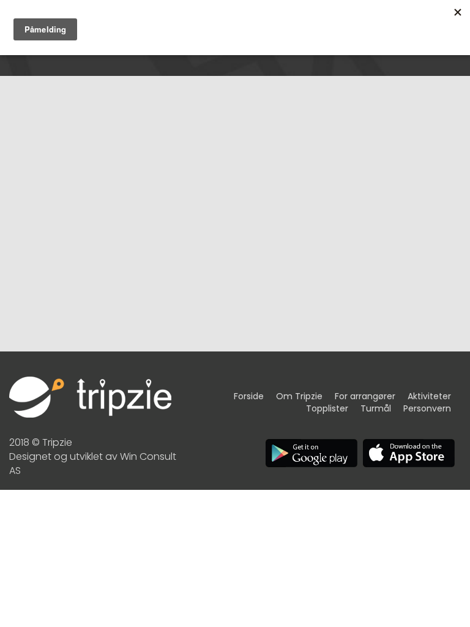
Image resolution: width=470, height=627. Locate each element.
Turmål (375, 408)
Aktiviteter (429, 396)
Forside (249, 396)
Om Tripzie (299, 396)
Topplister (327, 408)
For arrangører (365, 396)
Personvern (427, 408)
